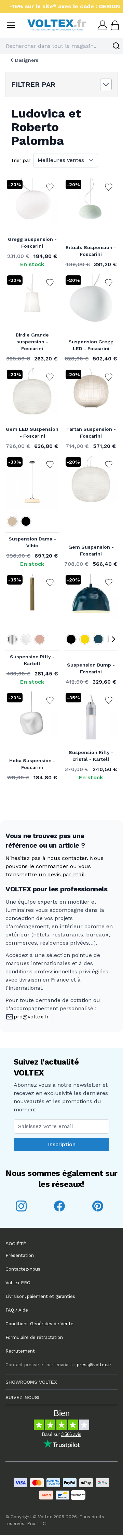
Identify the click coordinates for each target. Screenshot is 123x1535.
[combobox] (61, 46)
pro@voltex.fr (31, 1016)
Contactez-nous (22, 1269)
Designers (26, 60)
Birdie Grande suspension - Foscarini (32, 341)
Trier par (20, 160)
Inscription (62, 1144)
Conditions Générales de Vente (39, 1323)
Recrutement (20, 1351)
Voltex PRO (17, 1282)
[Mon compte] (102, 25)
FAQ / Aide (16, 1310)
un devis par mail (62, 874)
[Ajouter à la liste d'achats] (50, 187)
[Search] (116, 46)
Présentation (19, 1255)
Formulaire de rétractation (34, 1337)
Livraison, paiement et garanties (40, 1296)
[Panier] (114, 25)
